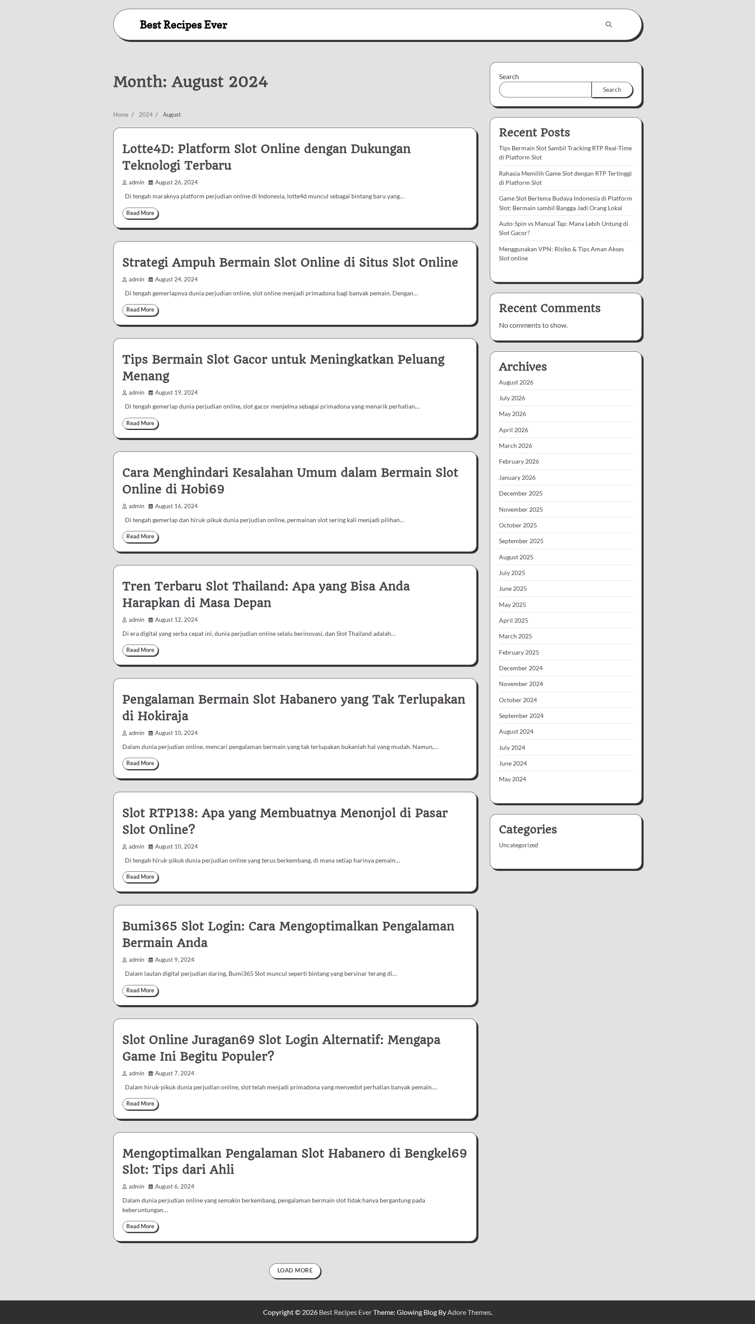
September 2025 (521, 540)
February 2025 (519, 652)
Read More (140, 213)
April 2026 (513, 429)
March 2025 (515, 636)
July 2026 (512, 398)
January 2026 (517, 477)
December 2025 (521, 493)
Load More (295, 1270)
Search (509, 76)
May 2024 (512, 779)
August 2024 (516, 731)
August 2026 (516, 382)
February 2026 (519, 461)
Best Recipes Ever (183, 24)
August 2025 (516, 557)
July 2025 (512, 572)
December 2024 (521, 668)
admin (136, 182)
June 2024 (513, 763)
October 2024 (518, 700)
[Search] (608, 24)
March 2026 (515, 445)
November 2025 (521, 509)
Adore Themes (469, 1312)
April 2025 (513, 620)
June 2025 (513, 588)
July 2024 (512, 747)
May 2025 (512, 604)
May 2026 (512, 414)
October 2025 (518, 525)
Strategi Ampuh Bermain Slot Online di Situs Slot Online (290, 263)
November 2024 (521, 683)
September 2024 (521, 715)
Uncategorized (518, 845)
